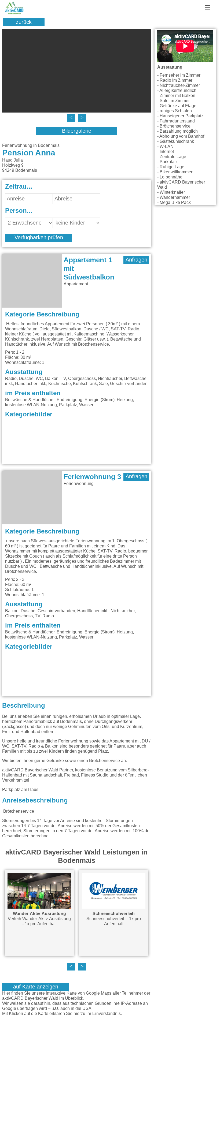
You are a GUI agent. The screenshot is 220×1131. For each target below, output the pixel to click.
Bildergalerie (76, 131)
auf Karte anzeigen (35, 987)
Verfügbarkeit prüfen (38, 237)
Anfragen (136, 260)
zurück (24, 22)
